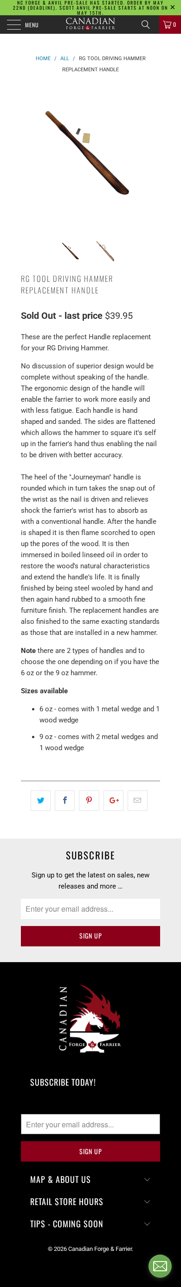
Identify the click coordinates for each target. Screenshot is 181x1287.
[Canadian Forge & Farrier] (90, 24)
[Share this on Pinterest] (89, 800)
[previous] (29, 154)
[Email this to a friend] (138, 800)
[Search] (149, 24)
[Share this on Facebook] (65, 800)
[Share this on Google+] (113, 800)
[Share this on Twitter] (41, 800)
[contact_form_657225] (160, 1266)
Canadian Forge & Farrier (100, 1248)
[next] (151, 154)
